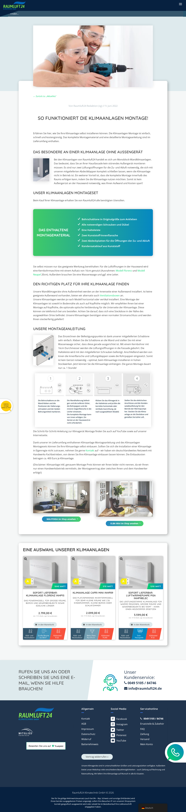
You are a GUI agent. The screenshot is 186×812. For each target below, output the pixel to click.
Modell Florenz (124, 270)
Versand (144, 739)
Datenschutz (88, 734)
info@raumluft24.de (145, 688)
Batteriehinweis (89, 744)
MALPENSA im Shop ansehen (61, 519)
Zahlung (144, 734)
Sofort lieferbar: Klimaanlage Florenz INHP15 (45, 594)
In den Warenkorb (46, 624)
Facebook (121, 719)
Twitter (120, 729)
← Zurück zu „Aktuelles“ (44, 96)
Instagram (122, 724)
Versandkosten (52, 616)
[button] (180, 4)
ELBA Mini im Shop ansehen (124, 523)
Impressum (87, 729)
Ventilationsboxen (110, 295)
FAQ (142, 729)
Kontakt (90, 450)
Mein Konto (146, 744)
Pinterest (121, 735)
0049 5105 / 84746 (141, 683)
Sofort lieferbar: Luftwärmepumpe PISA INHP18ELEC (141, 595)
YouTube (121, 740)
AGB (83, 723)
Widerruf (86, 739)
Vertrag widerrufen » (97, 756)
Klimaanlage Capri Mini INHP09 (93, 592)
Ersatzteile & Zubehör (152, 723)
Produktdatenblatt (30, 586)
